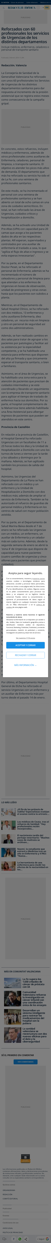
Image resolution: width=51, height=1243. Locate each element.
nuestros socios (39, 578)
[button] (25, 638)
